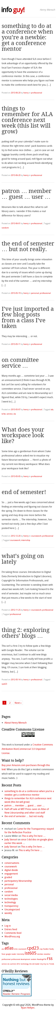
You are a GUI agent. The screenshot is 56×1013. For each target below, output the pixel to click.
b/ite (4, 414)
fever (3, 954)
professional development (20, 959)
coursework (36, 536)
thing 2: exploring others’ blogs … (25, 633)
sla (14, 414)
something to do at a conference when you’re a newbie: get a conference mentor (27, 37)
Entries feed (10, 929)
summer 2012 (15, 964)
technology (10, 902)
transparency (11, 906)
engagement (11, 873)
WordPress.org (12, 936)
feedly (51, 949)
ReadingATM (41, 959)
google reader (11, 954)
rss (50, 958)
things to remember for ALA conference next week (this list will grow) (27, 120)
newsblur (47, 954)
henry (26, 93)
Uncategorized (12, 909)
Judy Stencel (10, 839)
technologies (11, 898)
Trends (51, 964)
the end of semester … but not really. (28, 246)
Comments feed (12, 933)
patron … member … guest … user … (26, 194)
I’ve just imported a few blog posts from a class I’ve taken (28, 317)
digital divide (11, 870)
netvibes (40, 954)
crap (41, 949)
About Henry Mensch (15, 722)
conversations (11, 863)
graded (8, 877)
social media (11, 895)
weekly (8, 913)
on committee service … (20, 362)
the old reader (34, 964)
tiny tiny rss (44, 964)
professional (36, 93)
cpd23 (4, 684)
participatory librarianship (18, 880)
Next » (18, 702)
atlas (9, 948)
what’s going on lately (23, 559)
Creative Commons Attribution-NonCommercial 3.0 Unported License (27, 749)
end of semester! (24, 492)
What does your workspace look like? (23, 435)
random (5, 228)
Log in (7, 925)
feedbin (46, 949)
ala (52, 409)
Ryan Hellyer (27, 1007)
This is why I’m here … (34, 836)
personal (35, 293)
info (12, 10)
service (10, 414)
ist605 (30, 953)
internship (25, 540)
